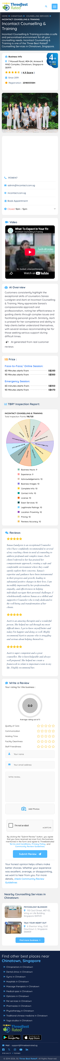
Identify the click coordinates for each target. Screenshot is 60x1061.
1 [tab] (27, 125)
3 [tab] (32, 125)
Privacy (6, 1053)
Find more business (29, 940)
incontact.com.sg (17, 192)
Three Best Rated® (28, 1058)
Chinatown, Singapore (21, 960)
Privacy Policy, (39, 844)
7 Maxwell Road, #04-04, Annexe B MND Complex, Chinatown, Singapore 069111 (24, 64)
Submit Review (28, 853)
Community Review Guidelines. (30, 846)
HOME (5, 16)
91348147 (12, 177)
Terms (17, 1053)
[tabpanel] (30, 113)
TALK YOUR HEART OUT (35, 923)
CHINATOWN (16, 16)
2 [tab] (29, 125)
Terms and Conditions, (21, 844)
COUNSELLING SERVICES (37, 16)
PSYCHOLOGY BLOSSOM (35, 907)
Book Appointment (18, 201)
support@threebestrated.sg (24, 1045)
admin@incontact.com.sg (21, 185)
